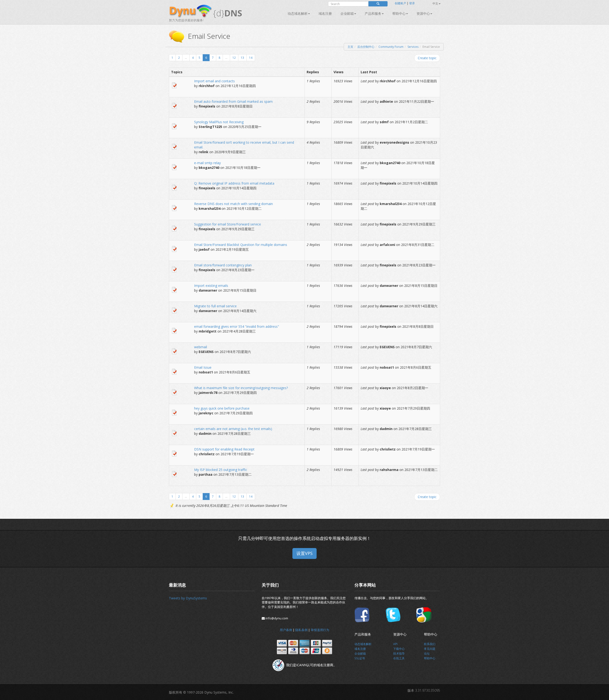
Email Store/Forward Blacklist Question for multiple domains (240, 244)
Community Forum (390, 47)
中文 (435, 3)
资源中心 (423, 13)
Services (413, 47)
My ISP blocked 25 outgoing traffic (220, 469)
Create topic (427, 58)
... (186, 58)
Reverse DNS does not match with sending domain (233, 203)
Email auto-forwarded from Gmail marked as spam (233, 101)
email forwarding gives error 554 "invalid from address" (236, 326)
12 (234, 58)
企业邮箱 (347, 13)
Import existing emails (211, 285)
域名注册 (325, 13)
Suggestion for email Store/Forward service (227, 224)
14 (250, 58)
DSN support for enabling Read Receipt (224, 449)
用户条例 (286, 630)
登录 (412, 3)
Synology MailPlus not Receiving (219, 122)
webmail (200, 347)
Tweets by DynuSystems (188, 598)
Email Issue (202, 367)
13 (242, 58)
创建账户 (400, 3)
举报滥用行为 (320, 630)
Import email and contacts (214, 81)
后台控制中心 (365, 47)
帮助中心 (399, 13)
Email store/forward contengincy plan (223, 265)
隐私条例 (301, 630)
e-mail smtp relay (207, 163)
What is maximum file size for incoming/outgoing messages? (241, 388)
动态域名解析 (298, 13)
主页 (350, 47)
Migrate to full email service (215, 306)
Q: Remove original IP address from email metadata (234, 183)
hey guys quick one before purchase (222, 408)
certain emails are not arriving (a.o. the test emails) (233, 428)
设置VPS (304, 553)
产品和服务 (373, 13)
